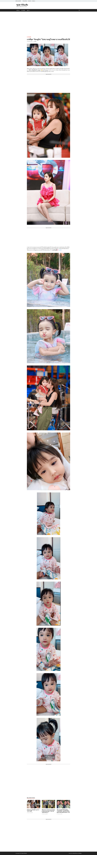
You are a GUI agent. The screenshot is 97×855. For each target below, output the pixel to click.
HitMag (80, 853)
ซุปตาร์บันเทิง (22, 4)
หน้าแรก (18, 10)
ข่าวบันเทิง (23, 10)
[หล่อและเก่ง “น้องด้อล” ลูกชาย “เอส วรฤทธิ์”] (33, 808)
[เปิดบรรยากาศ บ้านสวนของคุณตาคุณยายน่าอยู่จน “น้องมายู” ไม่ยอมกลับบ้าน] (48, 808)
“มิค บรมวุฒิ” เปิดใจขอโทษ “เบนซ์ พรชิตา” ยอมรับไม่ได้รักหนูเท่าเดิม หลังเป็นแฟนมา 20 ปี (63, 811)
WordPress (75, 853)
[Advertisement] (48, 26)
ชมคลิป (60, 250)
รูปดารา (28, 10)
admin (35, 41)
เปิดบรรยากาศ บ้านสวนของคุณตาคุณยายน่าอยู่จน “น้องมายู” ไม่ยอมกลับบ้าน (48, 811)
